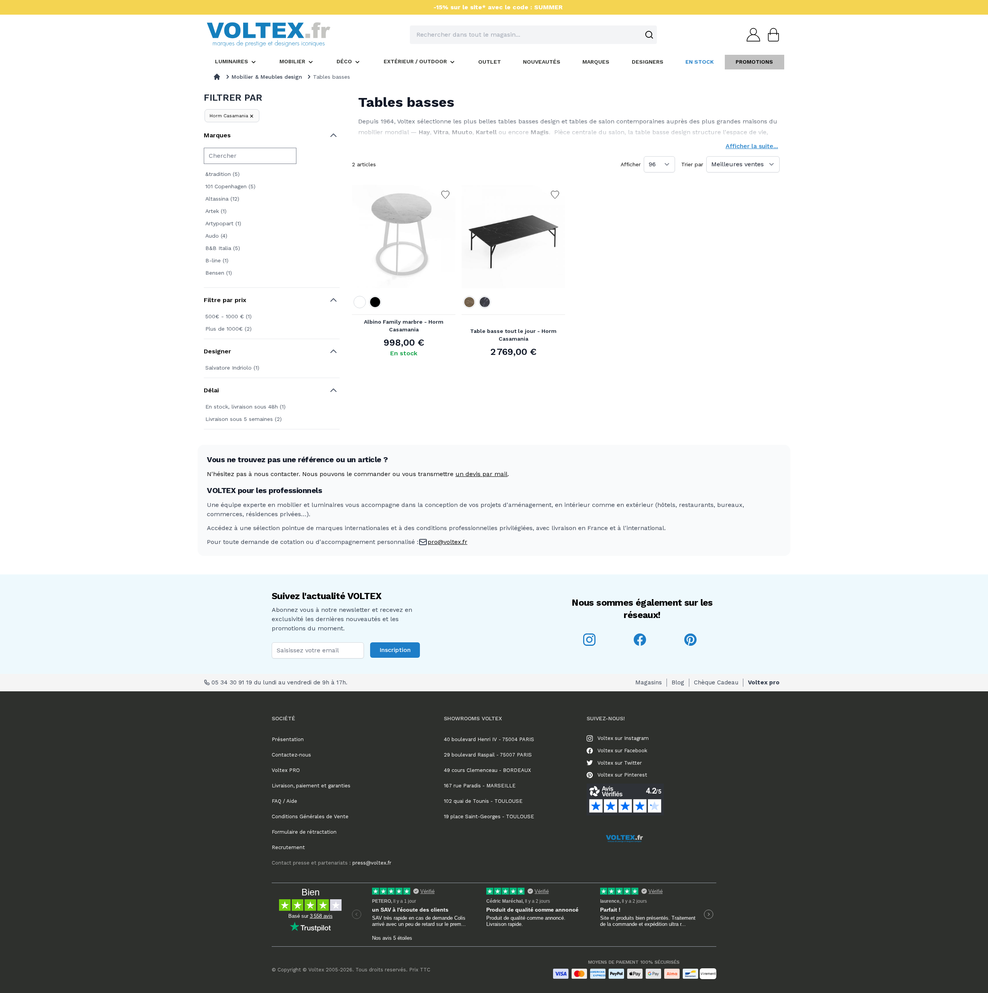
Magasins (648, 682)
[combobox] (533, 34)
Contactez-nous (291, 755)
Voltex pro (764, 682)
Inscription (395, 650)
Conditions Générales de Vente (310, 816)
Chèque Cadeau (716, 682)
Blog (678, 682)
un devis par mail (481, 474)
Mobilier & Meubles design (267, 77)
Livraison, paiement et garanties (311, 786)
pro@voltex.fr (447, 541)
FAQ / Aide (284, 801)
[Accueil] (217, 77)
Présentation (288, 739)
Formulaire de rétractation (304, 832)
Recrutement (288, 847)
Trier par (692, 164)
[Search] (649, 34)
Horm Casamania (229, 115)
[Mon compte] (751, 34)
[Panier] (771, 34)
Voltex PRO (286, 770)
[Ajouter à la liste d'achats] (445, 195)
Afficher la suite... (752, 146)
